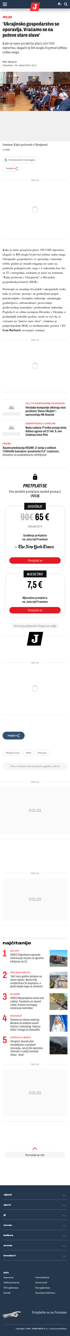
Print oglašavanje (42, 1287)
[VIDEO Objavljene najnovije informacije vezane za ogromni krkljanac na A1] (58, 958)
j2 (5, 1215)
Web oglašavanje (11, 1287)
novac (8, 1225)
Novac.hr (12, 62)
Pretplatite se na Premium (49, 1312)
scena (8, 1245)
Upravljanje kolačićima (45, 1293)
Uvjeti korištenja (42, 1277)
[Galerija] (35, 91)
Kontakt (7, 1293)
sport (7, 1205)
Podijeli (10, 168)
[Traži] (65, 4)
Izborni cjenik (41, 1282)
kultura (8, 1235)
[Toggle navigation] (5, 4)
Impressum (8, 1277)
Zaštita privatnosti (11, 1282)
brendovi (10, 1255)
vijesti (8, 1195)
